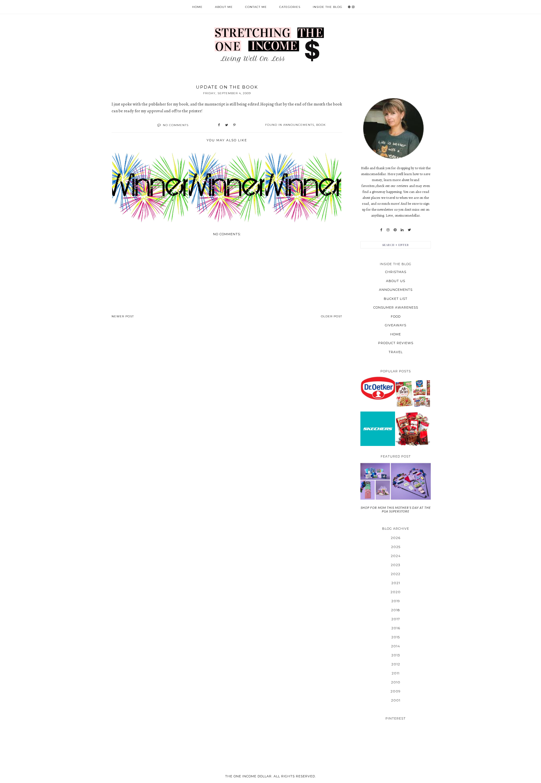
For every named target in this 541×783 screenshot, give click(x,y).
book (321, 125)
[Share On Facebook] (219, 125)
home (395, 334)
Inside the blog (327, 7)
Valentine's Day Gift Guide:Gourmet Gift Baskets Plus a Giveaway (412, 428)
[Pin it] (234, 125)
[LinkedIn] (402, 230)
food (396, 316)
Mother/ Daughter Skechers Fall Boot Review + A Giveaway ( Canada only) (377, 428)
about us (395, 281)
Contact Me (256, 7)
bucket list (395, 299)
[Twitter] (409, 230)
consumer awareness (395, 307)
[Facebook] (381, 230)
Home (197, 7)
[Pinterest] (395, 230)
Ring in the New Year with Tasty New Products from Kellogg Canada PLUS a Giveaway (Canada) (412, 393)
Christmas (395, 272)
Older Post (331, 316)
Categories (289, 7)
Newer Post (123, 316)
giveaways (395, 325)
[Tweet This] (226, 125)
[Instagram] (388, 230)
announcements (298, 125)
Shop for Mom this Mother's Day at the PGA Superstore (396, 509)
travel (396, 352)
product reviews (395, 343)
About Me (224, 7)
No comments (176, 125)
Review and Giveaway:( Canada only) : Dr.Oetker (377, 387)
